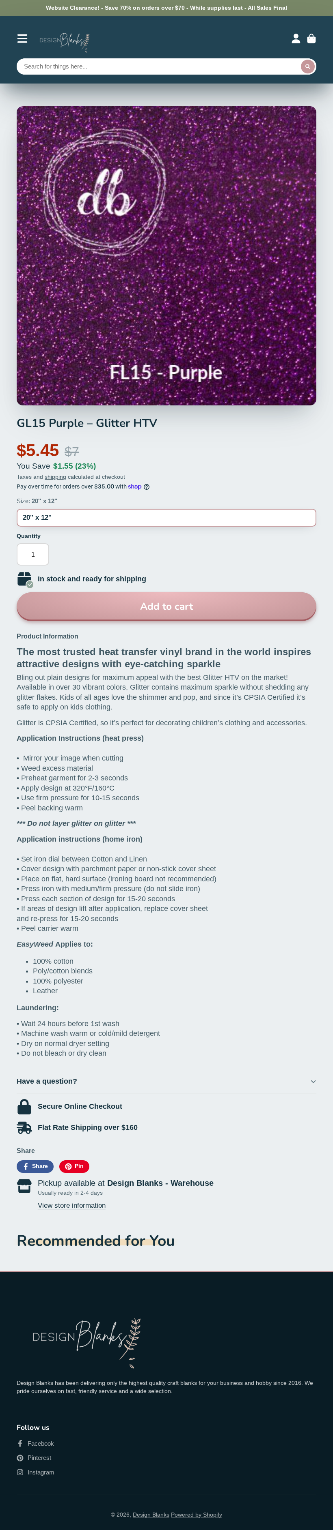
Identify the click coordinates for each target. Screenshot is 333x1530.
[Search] (308, 66)
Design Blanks (151, 1514)
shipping (55, 477)
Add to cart (166, 606)
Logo (64, 38)
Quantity (29, 536)
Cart (311, 38)
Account (296, 38)
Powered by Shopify (196, 1514)
